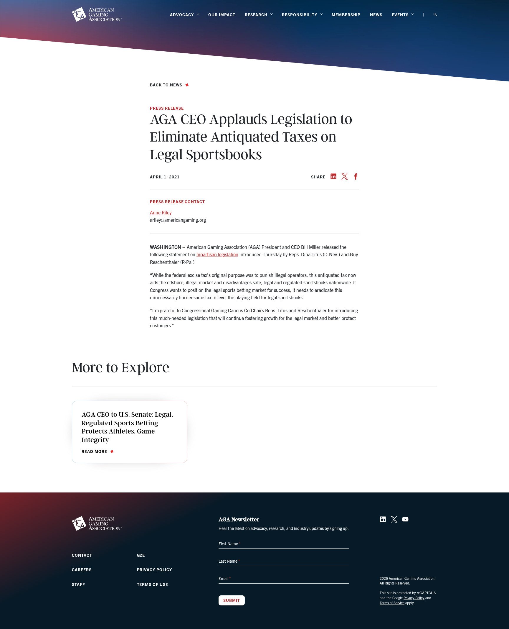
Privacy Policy (154, 569)
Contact (82, 555)
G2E (141, 555)
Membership (346, 14)
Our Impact (221, 14)
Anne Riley (160, 212)
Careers (82, 569)
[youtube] (405, 519)
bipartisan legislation (217, 254)
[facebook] (356, 176)
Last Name (229, 561)
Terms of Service (392, 602)
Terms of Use (152, 584)
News (376, 14)
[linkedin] (333, 176)
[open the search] (435, 15)
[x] (344, 176)
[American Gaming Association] (97, 14)
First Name (229, 543)
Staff (78, 584)
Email (225, 578)
